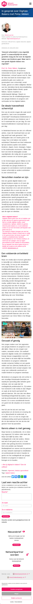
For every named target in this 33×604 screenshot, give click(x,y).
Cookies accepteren (16, 589)
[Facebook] (16, 476)
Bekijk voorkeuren (16, 598)
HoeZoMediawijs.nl (17, 577)
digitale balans (10, 473)
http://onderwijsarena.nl (13, 38)
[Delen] (25, 476)
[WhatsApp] (22, 476)
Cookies (12, 601)
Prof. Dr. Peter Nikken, (10, 68)
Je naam (5, 503)
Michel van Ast (9, 35)
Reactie (5, 492)
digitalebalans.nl (13, 248)
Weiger (16, 593)
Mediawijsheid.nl (21, 574)
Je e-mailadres (7, 510)
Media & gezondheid (21, 470)
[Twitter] (13, 476)
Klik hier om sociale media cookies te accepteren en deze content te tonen (16, 329)
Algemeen (11, 470)
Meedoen (16, 565)
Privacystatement (18, 601)
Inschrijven (16, 544)
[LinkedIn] (19, 476)
